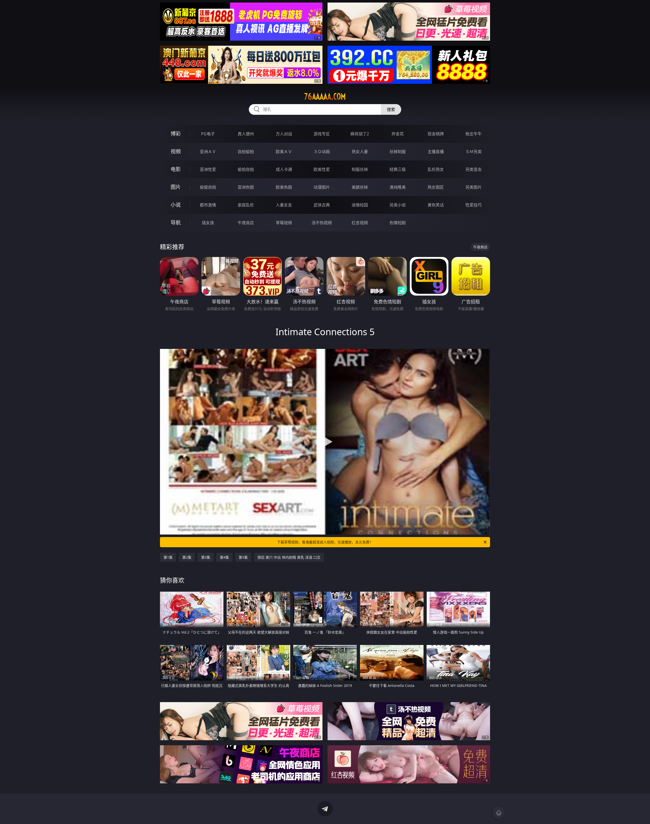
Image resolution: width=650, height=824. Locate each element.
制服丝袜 (360, 169)
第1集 (168, 557)
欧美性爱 (322, 169)
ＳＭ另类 (473, 151)
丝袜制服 (397, 151)
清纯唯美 (397, 187)
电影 (176, 169)
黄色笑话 (436, 205)
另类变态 (473, 169)
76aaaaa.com (325, 96)
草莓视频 (284, 222)
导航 (176, 222)
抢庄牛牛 (473, 134)
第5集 (243, 557)
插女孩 (208, 222)
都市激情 (208, 205)
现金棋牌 (436, 134)
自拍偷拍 (246, 151)
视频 (176, 151)
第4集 (224, 557)
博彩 (176, 133)
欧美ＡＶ (284, 151)
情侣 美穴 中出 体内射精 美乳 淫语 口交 (288, 557)
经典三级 (397, 169)
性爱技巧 (473, 205)
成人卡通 (284, 169)
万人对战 (284, 134)
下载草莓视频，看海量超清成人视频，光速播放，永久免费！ (325, 542)
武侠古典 (322, 205)
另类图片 (473, 187)
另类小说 (397, 205)
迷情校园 (360, 205)
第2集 (186, 557)
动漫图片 (322, 187)
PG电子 (208, 134)
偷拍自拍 (246, 169)
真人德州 (246, 134)
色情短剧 (397, 222)
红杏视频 (360, 222)
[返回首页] (499, 813)
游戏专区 (322, 134)
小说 (176, 204)
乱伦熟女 (436, 169)
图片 (176, 187)
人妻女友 (284, 205)
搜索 (391, 109)
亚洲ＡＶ (208, 151)
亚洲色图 (246, 187)
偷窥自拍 (208, 187)
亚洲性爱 (208, 169)
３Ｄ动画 (322, 151)
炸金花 (398, 134)
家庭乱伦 (246, 205)
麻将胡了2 (359, 134)
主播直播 (436, 151)
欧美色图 (284, 187)
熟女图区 (436, 187)
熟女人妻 (360, 151)
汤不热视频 (322, 222)
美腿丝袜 (360, 187)
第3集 (205, 557)
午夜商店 (246, 222)
